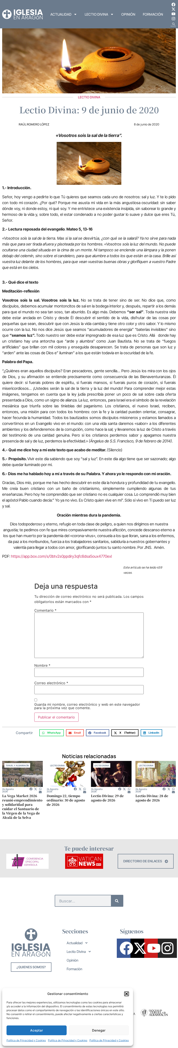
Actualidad (60, 14)
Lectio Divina (96, 14)
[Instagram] (173, 18)
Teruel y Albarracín (17, 765)
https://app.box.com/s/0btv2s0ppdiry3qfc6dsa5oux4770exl (61, 556)
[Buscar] (117, 900)
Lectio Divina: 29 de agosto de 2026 (107, 797)
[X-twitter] (173, 9)
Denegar (98, 1030)
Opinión (128, 14)
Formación (153, 14)
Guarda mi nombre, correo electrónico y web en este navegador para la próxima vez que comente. (87, 706)
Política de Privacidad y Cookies (26, 1040)
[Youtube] (173, 13)
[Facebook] (173, 4)
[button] (126, 994)
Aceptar (36, 1030)
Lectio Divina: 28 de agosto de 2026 (151, 797)
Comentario (45, 610)
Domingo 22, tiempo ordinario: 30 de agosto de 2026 (66, 800)
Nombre (42, 665)
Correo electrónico (51, 683)
